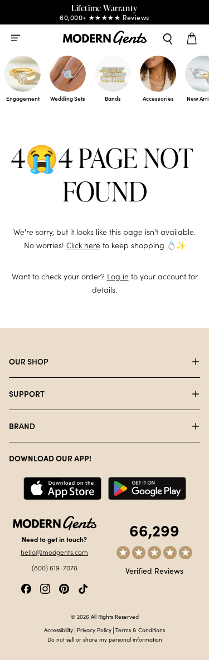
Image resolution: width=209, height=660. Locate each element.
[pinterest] (64, 587)
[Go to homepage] (105, 38)
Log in (118, 276)
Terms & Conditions (140, 630)
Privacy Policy (94, 630)
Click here (83, 245)
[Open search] (167, 38)
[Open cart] (193, 38)
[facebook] (26, 587)
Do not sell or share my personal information (104, 639)
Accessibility (58, 630)
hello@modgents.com (54, 552)
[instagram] (45, 587)
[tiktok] (83, 587)
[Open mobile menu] (15, 38)
